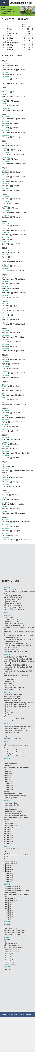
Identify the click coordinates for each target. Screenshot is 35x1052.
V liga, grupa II (8, 773)
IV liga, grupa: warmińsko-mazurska (13, 948)
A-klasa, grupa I (8, 775)
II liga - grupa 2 (8, 969)
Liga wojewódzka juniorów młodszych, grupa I (16, 890)
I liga (5, 677)
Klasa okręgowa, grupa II (10, 752)
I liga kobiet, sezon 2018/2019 (12, 619)
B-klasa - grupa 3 (8, 721)
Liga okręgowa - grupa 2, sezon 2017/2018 (16, 651)
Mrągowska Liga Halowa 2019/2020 (14, 596)
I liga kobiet (7, 711)
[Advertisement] (17, 562)
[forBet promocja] (17, 15)
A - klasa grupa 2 (8, 956)
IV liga (5, 717)
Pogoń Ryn (9, 36)
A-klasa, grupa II (8, 777)
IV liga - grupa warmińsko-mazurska (14, 932)
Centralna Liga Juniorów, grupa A (13, 793)
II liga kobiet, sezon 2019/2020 (12, 604)
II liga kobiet (7, 715)
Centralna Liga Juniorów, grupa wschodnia (15, 754)
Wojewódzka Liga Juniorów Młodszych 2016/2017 (17, 707)
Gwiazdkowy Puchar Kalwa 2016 (12, 701)
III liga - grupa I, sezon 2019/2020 (13, 606)
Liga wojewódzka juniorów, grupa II (13, 888)
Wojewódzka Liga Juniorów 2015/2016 (14, 728)
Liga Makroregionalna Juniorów (12, 813)
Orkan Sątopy (10, 45)
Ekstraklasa (7, 924)
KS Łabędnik (10, 47)
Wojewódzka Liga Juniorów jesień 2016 (14, 694)
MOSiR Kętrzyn (10, 31)
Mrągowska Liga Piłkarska (11, 797)
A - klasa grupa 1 (8, 954)
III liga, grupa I (8, 683)
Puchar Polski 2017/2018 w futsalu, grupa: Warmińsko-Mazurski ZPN (19, 662)
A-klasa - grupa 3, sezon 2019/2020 (14, 610)
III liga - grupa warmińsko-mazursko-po (14, 930)
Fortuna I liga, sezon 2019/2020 (13, 598)
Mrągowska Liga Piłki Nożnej (11, 732)
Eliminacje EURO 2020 (10, 589)
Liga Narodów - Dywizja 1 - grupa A (13, 623)
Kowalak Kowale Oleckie (12, 33)
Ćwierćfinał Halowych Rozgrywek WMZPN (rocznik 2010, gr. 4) (19, 628)
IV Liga (5, 736)
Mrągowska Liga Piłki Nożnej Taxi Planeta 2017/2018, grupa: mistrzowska (19, 668)
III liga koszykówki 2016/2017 (12, 699)
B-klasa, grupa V (8, 843)
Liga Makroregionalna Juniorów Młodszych (15, 795)
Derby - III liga (7, 615)
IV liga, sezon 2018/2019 (11, 649)
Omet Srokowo (10, 40)
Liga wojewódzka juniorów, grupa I (13, 886)
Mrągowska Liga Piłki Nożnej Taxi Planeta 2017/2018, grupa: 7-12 (19, 672)
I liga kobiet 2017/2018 (10, 679)
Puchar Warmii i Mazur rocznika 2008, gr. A (16, 675)
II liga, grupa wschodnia (10, 763)
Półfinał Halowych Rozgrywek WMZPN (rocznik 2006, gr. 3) (19, 632)
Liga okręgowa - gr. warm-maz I (12, 934)
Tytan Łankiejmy (11, 49)
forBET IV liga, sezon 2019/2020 (13, 608)
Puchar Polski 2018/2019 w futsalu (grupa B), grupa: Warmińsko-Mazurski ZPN (18, 640)
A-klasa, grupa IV (8, 781)
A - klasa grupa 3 (8, 958)
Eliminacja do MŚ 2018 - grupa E (12, 696)
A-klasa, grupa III (8, 779)
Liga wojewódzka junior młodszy (12, 962)
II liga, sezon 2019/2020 (10, 602)
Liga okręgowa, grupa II (10, 825)
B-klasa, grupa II (8, 785)
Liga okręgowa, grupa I (10, 823)
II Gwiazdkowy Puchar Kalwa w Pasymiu (14, 756)
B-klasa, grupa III (8, 787)
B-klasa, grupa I (8, 783)
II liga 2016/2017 (8, 713)
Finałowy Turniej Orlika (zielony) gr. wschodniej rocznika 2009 (19, 592)
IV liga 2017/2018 (9, 685)
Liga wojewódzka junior (10, 964)
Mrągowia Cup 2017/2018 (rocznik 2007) (15, 665)
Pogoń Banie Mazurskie (12, 42)
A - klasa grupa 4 (8, 960)
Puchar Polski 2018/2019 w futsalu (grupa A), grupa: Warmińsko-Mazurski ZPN (18, 636)
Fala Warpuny (10, 29)
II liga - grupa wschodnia (10, 928)
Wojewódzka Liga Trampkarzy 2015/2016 (15, 730)
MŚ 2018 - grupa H (9, 617)
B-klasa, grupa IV (8, 789)
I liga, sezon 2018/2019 (10, 647)
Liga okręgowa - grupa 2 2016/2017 (14, 719)
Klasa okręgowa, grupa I (10, 750)
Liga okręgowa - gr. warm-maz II (12, 952)
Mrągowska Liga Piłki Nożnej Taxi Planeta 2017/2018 (18, 659)
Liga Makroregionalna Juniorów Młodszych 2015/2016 (19, 726)
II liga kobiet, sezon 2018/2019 (12, 621)
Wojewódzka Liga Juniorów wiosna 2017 (15, 705)
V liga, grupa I (7, 771)
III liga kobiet (7, 791)
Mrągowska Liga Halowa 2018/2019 (14, 625)
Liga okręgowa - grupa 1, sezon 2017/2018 (15, 687)
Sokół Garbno (10, 38)
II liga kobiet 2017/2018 (10, 681)
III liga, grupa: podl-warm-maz (12, 946)
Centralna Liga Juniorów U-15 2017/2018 (15, 657)
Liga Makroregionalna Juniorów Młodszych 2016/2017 (19, 703)
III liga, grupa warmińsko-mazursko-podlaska (16, 746)
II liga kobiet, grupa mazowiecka (13, 811)
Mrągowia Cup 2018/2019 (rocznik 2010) (15, 643)
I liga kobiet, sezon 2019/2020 (12, 600)
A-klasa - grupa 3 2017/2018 (12, 689)
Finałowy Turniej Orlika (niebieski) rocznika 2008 (17, 645)
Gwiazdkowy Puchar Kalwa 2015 (12, 738)
